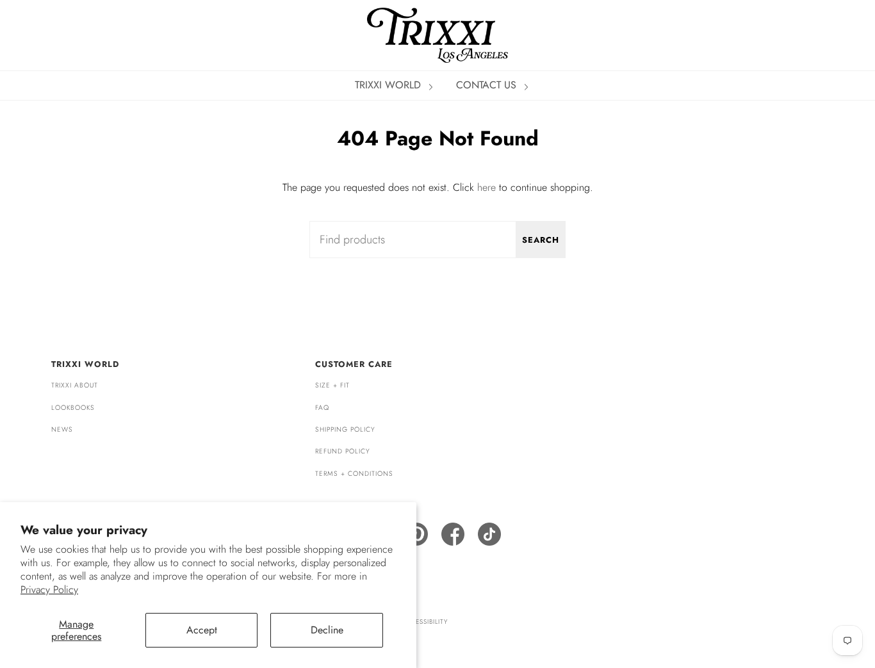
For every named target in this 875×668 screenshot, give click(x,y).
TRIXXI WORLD (389, 84)
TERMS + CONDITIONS (354, 473)
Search (540, 240)
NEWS (62, 429)
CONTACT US (487, 84)
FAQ (322, 407)
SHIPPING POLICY (345, 429)
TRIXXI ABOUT (74, 385)
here (486, 187)
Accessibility (424, 621)
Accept (201, 630)
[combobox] (437, 239)
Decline (327, 630)
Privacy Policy (49, 589)
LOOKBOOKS (73, 407)
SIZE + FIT (332, 385)
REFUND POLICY (342, 451)
